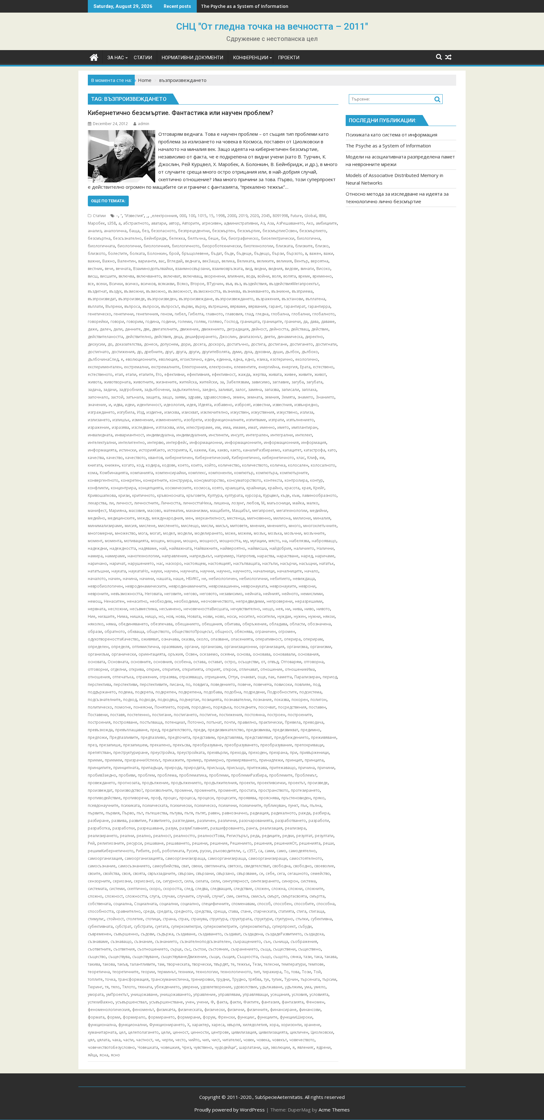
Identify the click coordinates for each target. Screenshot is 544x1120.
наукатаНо (138, 571)
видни (260, 268)
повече (244, 684)
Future (296, 215)
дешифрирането (201, 336)
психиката (130, 805)
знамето (305, 397)
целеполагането (143, 1032)
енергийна (268, 367)
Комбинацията (114, 472)
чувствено (203, 1047)
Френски (226, 1017)
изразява (120, 427)
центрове (220, 1032)
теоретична (99, 971)
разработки (123, 828)
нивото (323, 609)
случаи (168, 896)
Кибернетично (246, 457)
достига (258, 344)
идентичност (149, 404)
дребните (153, 351)
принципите (99, 767)
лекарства (97, 503)
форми (113, 1017)
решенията (309, 843)
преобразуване (207, 745)
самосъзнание (102, 866)
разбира (321, 813)
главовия (233, 314)
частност (144, 1039)
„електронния (163, 215)
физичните (257, 1009)
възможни (134, 291)
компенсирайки (171, 472)
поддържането (102, 692)
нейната (253, 593)
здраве (194, 397)
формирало (134, 1017)
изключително (214, 412)
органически (123, 654)
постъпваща (151, 722)
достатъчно (237, 344)
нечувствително (245, 609)
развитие (137, 820)
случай (202, 896)
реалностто (184, 835)
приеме (95, 760)
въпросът (170, 306)
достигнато (98, 351)
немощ (94, 601)
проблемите (280, 775)
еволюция (168, 359)
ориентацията (152, 654)
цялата (103, 1039)
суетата (161, 926)
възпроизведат (102, 299)
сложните (314, 888)
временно (322, 276)
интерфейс (176, 442)
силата (202, 881)
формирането (161, 1017)
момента (113, 540)
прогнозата (128, 782)
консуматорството (244, 480)
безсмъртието (312, 230)
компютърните (294, 472)
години (168, 321)
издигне (154, 412)
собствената (99, 903)
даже (92, 329)
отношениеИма (300, 669)
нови (207, 616)
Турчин (291, 979)
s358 (111, 223)
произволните (158, 790)
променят (227, 790)
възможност (179, 291)
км (322, 457)
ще (266, 1047)
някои (329, 616)
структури (263, 919)
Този (306, 971)
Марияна (117, 510)
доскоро (216, 344)
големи (185, 321)
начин (114, 578)
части (128, 1039)
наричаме (324, 556)
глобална (280, 314)
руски (205, 850)
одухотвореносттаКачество (113, 639)
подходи (147, 699)
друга (181, 351)
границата (250, 321)
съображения (304, 941)
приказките (173, 760)
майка (298, 503)
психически (181, 805)
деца (177, 336)
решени (199, 843)
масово (154, 510)
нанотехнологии (143, 556)
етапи (131, 374)
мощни (174, 540)
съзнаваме (98, 941)
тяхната (145, 987)
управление (204, 994)
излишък (120, 419)
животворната (117, 382)
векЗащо (210, 261)
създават (232, 934)
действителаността (105, 336)
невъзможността (126, 593)
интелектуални (102, 442)
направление (174, 556)
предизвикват (285, 729)
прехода (238, 752)
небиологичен (223, 578)
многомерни (100, 533)
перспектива (99, 684)
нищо (150, 616)
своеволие (324, 866)
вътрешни (218, 306)
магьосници (278, 503)
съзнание (143, 941)
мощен (157, 540)
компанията (141, 472)
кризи (124, 495)
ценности (200, 1032)
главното (214, 314)
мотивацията (136, 540)
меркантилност (210, 518)
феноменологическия (109, 1009)
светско (234, 866)
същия (228, 956)
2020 (254, 215)
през (92, 745)
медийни (318, 510)
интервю (155, 442)
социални (168, 903)
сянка (295, 956)
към (295, 495)
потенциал (175, 722)
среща (219, 911)
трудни (223, 979)
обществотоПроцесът (192, 631)
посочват (266, 707)
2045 (265, 215)
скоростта (172, 888)
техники (185, 971)
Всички (116, 283)
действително (138, 336)
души (278, 351)
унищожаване (144, 994)
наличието (304, 548)
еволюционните (141, 359)
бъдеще (244, 253)
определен (98, 646)
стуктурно (284, 919)
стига (301, 911)
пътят (201, 813)
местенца (236, 518)
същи (214, 956)
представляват (258, 737)
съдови (147, 934)
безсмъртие (248, 230)
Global (310, 215)
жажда (244, 374)
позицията (212, 699)
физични (235, 1009)
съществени (284, 949)
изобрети (193, 419)
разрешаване (150, 828)
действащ (300, 329)
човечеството (301, 1039)
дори (185, 344)
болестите (117, 253)
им (217, 427)
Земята (288, 397)
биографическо (243, 238)
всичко (131, 283)
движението (212, 329)
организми (320, 646)
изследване (142, 427)
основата (96, 661)
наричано (97, 563)
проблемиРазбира (249, 775)
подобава (213, 692)
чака (116, 1039)
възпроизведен (161, 299)
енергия (290, 367)
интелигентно (131, 442)
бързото (294, 253)
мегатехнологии (291, 510)
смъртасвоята (294, 896)
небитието (280, 578)
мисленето (168, 525)
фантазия (270, 1002)
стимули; (96, 919)
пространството (273, 790)
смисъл (258, 896)
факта (222, 1002)
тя (107, 987)
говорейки (98, 321)
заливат (225, 389)
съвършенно (126, 934)
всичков (148, 283)
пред (154, 729)
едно (249, 359)
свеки (196, 866)
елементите (245, 367)
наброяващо (324, 540)
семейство (320, 873)
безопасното (163, 230)
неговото (208, 593)
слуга (154, 896)
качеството (135, 457)
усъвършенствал (131, 1002)
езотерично (281, 359)
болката (137, 253)
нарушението (141, 563)
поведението (223, 684)
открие (153, 669)
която (217, 488)
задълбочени (157, 389)
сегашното (297, 873)
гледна (262, 314)
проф (156, 798)
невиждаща (304, 578)
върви (187, 306)
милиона (282, 518)
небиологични (253, 578)
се (261, 873)
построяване (125, 722)
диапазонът (250, 336)
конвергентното (103, 480)
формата (96, 1017)
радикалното (283, 813)
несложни (117, 609)
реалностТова (211, 835)
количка (278, 465)
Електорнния (194, 367)
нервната (96, 609)
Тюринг (95, 987)
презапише (110, 745)
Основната (118, 661)
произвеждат (100, 790)
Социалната (145, 903)
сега (281, 873)
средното (183, 911)
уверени (190, 987)
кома (92, 472)
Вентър (301, 261)
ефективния (198, 374)
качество (114, 457)
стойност (115, 919)
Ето (159, 374)
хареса (218, 1024)
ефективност (223, 374)
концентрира (123, 488)
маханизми (196, 510)
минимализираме (105, 525)
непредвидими (250, 601)
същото (280, 956)
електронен (220, 367)
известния (282, 404)
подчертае (189, 699)
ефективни (174, 374)
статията (286, 911)
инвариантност (129, 435)
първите (95, 813)
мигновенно (259, 518)
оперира (292, 639)
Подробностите (282, 692)
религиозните (110, 843)
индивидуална (160, 435)
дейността (278, 329)
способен (282, 903)
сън (267, 941)
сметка (242, 896)
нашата (163, 578)
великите (265, 261)
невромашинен (224, 586)
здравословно (216, 397)
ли (111, 503)
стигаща (316, 911)
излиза (306, 412)
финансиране (283, 1009)
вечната (123, 268)
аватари (158, 223)
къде (285, 495)
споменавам (243, 903)
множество (125, 533)
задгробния (130, 389)
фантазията (292, 1002)
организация (271, 646)
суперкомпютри (186, 926)
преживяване (323, 737)
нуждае (284, 616)
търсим (329, 979)
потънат (214, 722)
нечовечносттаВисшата (206, 609)
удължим (293, 987)
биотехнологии (258, 246)
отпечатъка (122, 677)
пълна (315, 805)
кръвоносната (170, 495)
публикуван (275, 805)
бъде (229, 253)
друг (169, 351)
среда (148, 911)
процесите (226, 798)
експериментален (105, 367)
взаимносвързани (192, 268)
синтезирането (265, 881)
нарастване (287, 556)
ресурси (134, 843)
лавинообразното (319, 495)
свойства (111, 873)
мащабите (220, 510)
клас (301, 457)
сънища (280, 941)
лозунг (237, 503)
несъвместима (143, 609)
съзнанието (166, 941)
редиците (271, 835)
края (306, 488)
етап (119, 374)
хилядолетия (255, 1024)
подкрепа (144, 692)
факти (235, 1002)
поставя (117, 714)
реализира (295, 828)
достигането (301, 344)
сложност (114, 896)
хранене (312, 1024)
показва (281, 699)
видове (291, 268)
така (318, 956)
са (260, 850)
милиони (302, 518)
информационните (243, 442)
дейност (259, 329)
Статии (99, 215)
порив (183, 707)
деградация (238, 329)
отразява (168, 677)
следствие (243, 888)
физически (214, 1009)
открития (170, 669)
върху (200, 306)
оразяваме (172, 646)
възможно (156, 291)
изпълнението (300, 419)
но (161, 616)
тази (307, 956)
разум (171, 828)
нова (180, 616)
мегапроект (263, 510)
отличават (248, 669)
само (281, 850)
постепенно (138, 714)
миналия (321, 518)
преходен (257, 752)
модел (169, 533)
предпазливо (153, 737)
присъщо (235, 767)
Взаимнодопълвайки (153, 268)
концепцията (151, 488)
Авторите (190, 223)
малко (312, 503)
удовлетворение (216, 987)
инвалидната (100, 435)
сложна (278, 888)
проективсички (271, 782)
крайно (275, 488)
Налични (325, 548)
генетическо (99, 314)
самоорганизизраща (185, 858)
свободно (302, 866)
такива (94, 964)
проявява (247, 798)
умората (96, 994)
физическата (190, 1009)
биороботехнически (221, 246)
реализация (271, 828)
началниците (289, 571)
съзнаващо (121, 941)
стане (246, 911)
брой (174, 253)
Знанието (325, 397)
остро (229, 661)
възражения (267, 299)
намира (95, 556)
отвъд (273, 661)
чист (216, 1039)
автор (174, 223)
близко (322, 246)
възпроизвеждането (234, 299)
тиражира (272, 971)
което (183, 465)
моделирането (209, 533)
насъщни (308, 563)
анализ (94, 230)
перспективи (125, 684)
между (143, 518)
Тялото (128, 987)
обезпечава (161, 624)
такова (109, 964)
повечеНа (262, 684)
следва (201, 888)
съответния (124, 949)
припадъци (151, 767)
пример (194, 760)
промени (183, 790)
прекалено (160, 745)
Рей (91, 843)
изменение (142, 419)
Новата (194, 616)
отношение (271, 669)
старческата (264, 911)
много (295, 525)
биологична (308, 238)
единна (224, 359)
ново (219, 616)
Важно (108, 261)
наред (307, 556)
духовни (262, 351)
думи (236, 351)
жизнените (166, 382)
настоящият (219, 563)
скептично (137, 888)
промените (205, 790)
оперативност (268, 639)
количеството (255, 465)
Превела (293, 722)
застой (117, 397)
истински (127, 450)
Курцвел (270, 495)
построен (276, 714)
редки (288, 835)
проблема (167, 775)
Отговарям (291, 661)
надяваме (148, 548)
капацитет (292, 450)
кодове (168, 465)
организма (297, 646)
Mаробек (96, 223)
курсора (253, 495)
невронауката (254, 586)
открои (229, 669)
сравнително (128, 911)
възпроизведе (131, 299)
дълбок (292, 351)
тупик (277, 979)
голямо (215, 321)
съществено (309, 949)
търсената (310, 979)
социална (122, 903)
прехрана (278, 752)
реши (328, 843)
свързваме (247, 873)
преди (199, 729)
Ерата (305, 367)
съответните (99, 949)
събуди (305, 926)
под (316, 684)
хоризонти (291, 1024)
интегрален (257, 435)
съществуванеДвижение (184, 956)
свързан (185, 873)
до (110, 344)
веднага (192, 261)
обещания (212, 624)
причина (306, 767)
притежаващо (282, 767)
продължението (186, 782)
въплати (95, 306)
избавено (223, 404)
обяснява (243, 631)
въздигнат (97, 291)
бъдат (216, 253)
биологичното (186, 246)
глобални (301, 314)
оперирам (313, 639)
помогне (123, 707)
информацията (102, 450)
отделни (118, 669)
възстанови (292, 299)
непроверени (279, 601)
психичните (250, 805)
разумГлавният (193, 828)
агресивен (211, 223)
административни (241, 223)
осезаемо (209, 654)
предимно (310, 729)
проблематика (193, 775)
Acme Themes (334, 1109)
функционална (102, 1024)
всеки (101, 283)
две (146, 329)
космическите (178, 488)
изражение (98, 427)
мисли (207, 525)
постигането (185, 714)
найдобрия (280, 548)
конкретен (131, 480)
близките (304, 246)
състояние (218, 949)
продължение (155, 782)
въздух (115, 291)
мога (142, 533)
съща (265, 949)
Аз (262, 223)
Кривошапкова (102, 495)
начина (130, 578)
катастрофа (314, 450)
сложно (95, 896)
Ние (91, 616)
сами (269, 850)
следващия (220, 888)
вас (162, 261)
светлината (214, 866)
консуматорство (209, 480)
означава (170, 639)
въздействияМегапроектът (294, 283)
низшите (106, 616)
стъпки (302, 919)
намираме (115, 556)
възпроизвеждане (196, 299)
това (295, 971)
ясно (115, 1055)
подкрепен (166, 692)
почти (229, 722)
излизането (99, 419)
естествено (323, 367)
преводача (313, 722)
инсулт (237, 435)
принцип (294, 760)
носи (231, 616)
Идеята (205, 404)
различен (206, 820)
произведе (318, 782)
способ (264, 903)
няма (111, 624)
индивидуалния (191, 435)
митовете (238, 525)
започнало (98, 397)
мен (189, 518)
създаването (210, 934)
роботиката (173, 850)
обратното (115, 631)
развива (119, 820)
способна (325, 903)
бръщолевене (195, 253)
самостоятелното (305, 858)
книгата (95, 465)
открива (136, 669)
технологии (207, 971)
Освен (191, 654)
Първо (128, 813)
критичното (143, 495)
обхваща (136, 631)
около (202, 639)
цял (91, 1039)
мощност (208, 540)
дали (117, 329)
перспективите (153, 684)
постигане (161, 714)
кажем (200, 450)
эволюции (280, 1047)
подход (130, 699)
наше (178, 578)
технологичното (235, 971)
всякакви (166, 283)
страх (183, 919)
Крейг (318, 488)
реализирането (102, 835)
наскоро (174, 563)
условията (318, 994)
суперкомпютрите (220, 926)
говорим (135, 321)
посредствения (292, 707)
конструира (181, 480)
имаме (239, 427)
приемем (113, 760)
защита (153, 397)
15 (211, 215)
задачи (109, 389)
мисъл (222, 525)
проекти (247, 782)
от (263, 661)
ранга (251, 828)
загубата (314, 382)
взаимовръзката (227, 268)
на (284, 540)
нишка (136, 616)
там (161, 964)
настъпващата (246, 563)
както (235, 450)
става (233, 911)
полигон (318, 699)
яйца (92, 1055)
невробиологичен (105, 586)
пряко (319, 798)
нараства (265, 556)
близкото (96, 253)
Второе (197, 283)
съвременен (99, 934)
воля (276, 276)
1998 (220, 215)
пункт (293, 805)
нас (159, 563)
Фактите (251, 1002)
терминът (166, 971)
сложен (262, 888)
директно (314, 336)
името (283, 427)
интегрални (281, 435)
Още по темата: (108, 200)
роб (156, 850)
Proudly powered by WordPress (229, 1109)
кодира (153, 465)
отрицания (215, 677)
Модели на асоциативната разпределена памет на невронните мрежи (283, 6)
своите (94, 873)
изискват (190, 412)
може (230, 533)
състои (199, 949)
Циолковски (322, 1032)
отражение (146, 677)
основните (141, 661)
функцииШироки (296, 1017)
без (145, 230)
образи (95, 631)
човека (263, 1039)
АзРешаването (290, 223)
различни (227, 820)
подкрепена (189, 692)
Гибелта (195, 314)
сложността (136, 896)
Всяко (182, 283)
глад (249, 314)
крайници (255, 488)
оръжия (175, 654)
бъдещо (261, 253)
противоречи (135, 798)
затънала (134, 397)
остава (199, 661)
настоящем (195, 563)
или (180, 427)
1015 (202, 215)
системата (97, 888)
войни (263, 276)
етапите (146, 374)
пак (271, 677)
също (265, 956)
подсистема (310, 692)
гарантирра (319, 306)
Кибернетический (212, 457)
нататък (326, 563)
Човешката (148, 1047)
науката (118, 571)
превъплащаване (131, 729)
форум (209, 1017)
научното (242, 571)
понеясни (142, 707)
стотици (152, 919)
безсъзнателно (127, 238)
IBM (322, 215)
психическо (205, 805)
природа (173, 767)
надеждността (123, 548)
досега (199, 344)
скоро (155, 888)
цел (122, 1032)
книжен (112, 465)
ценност (180, 1032)
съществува (119, 956)
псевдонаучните (103, 805)
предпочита (179, 737)
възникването (256, 291)
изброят (243, 404)
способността (101, 911)
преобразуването (241, 745)
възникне (280, 291)
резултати (324, 835)
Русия (192, 850)
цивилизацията (273, 1032)
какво (223, 450)
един (209, 359)
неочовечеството (217, 601)
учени (202, 1002)
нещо (268, 609)
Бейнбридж (155, 238)
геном (166, 314)
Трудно (239, 979)
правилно (247, 722)
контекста (273, 480)
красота (292, 488)
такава (331, 956)
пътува (176, 813)
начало (311, 571)
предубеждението (291, 737)
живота (94, 382)
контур (316, 480)
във (229, 283)
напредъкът (201, 556)
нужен (300, 616)
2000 (231, 215)
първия (113, 813)
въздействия (255, 283)
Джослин (227, 336)
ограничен (265, 631)
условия (299, 994)
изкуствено (287, 412)
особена (182, 661)
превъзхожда (100, 729)
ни (287, 609)
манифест (97, 510)
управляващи (255, 994)
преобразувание (276, 745)
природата (194, 767)
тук (266, 979)
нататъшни (98, 571)
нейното (290, 593)
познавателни (237, 699)
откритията (192, 669)
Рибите (143, 850)
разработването (290, 820)
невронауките (283, 586)
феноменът (143, 1009)
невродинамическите (145, 586)
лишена (221, 503)
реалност (162, 835)
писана (176, 684)
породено (201, 707)
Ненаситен (114, 601)
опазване (219, 639)
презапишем (135, 745)
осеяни (227, 654)
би (223, 238)
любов (252, 503)
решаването (178, 843)
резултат (304, 835)
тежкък (243, 964)
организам (211, 646)
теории (148, 971)
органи (191, 646)
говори (117, 321)
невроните (98, 593)
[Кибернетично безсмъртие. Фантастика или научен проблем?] (121, 134)
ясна (103, 1055)
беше (213, 238)
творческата (178, 964)
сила (188, 881)
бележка (177, 238)
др (139, 351)
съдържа (165, 934)
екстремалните (165, 367)
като (332, 450)
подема (125, 692)
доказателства (128, 344)
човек (248, 1039)
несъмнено (170, 609)
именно (267, 427)
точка (110, 979)
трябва (254, 979)
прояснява (269, 798)
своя (126, 873)
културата (234, 495)
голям (200, 321)
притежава (257, 767)
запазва (271, 389)
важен (315, 253)
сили (215, 881)
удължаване (271, 987)
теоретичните (125, 971)
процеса (187, 798)
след (188, 888)
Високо (323, 268)
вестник (95, 268)
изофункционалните (224, 419)
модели (185, 533)
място (274, 540)
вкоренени (214, 276)
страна (169, 919)
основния (162, 661)
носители (266, 616)
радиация (259, 813)
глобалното (323, 314)
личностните (146, 503)
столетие (134, 919)
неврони (307, 586)
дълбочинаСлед (103, 359)
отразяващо (190, 677)
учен (189, 1002)
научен (171, 571)
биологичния (156, 246)
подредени (254, 692)
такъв (122, 964)
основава (261, 654)
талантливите (142, 964)
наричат (117, 563)
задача (94, 389)
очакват (248, 677)
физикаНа (165, 1009)
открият (213, 669)
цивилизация (243, 1032)
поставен (317, 707)
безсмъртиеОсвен (280, 230)
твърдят (221, 964)
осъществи (248, 661)
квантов (155, 457)
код (140, 465)
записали (290, 389)
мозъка (275, 533)
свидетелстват (257, 866)
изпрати (276, 419)
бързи (278, 253)
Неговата (153, 593)
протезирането (305, 790)
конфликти (98, 488)
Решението (241, 843)
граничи (293, 321)
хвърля (233, 1024)
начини (146, 578)
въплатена (315, 299)
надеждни (97, 548)
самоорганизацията (144, 858)
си (158, 881)
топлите (95, 979)
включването (149, 276)
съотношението (152, 949)
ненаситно (137, 601)
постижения (230, 714)
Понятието (165, 707)
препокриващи (309, 745)
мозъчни (292, 533)
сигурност (172, 881)
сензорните (99, 881)
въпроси (151, 306)
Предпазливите (124, 737)
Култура (215, 495)
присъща (215, 767)
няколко (96, 624)
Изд (140, 412)
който (210, 465)
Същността (247, 956)
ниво (309, 609)
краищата (234, 488)
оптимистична (145, 646)
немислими (312, 593)
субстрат (123, 926)
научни (207, 571)
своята (139, 873)
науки (156, 571)
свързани (205, 873)
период (330, 677)
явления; (305, 1047)
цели (165, 1032)
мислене (147, 525)
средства (203, 911)
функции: (246, 1017)
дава (314, 321)
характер (200, 1024)
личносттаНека (197, 503)
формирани (188, 1017)
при (293, 752)
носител (246, 616)
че (157, 1039)
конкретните (155, 480)
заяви (180, 397)
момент (95, 540)
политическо (100, 707)
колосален (298, 465)
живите (305, 374)
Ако (309, 223)
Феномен (315, 1002)
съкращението (247, 941)
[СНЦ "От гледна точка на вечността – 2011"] (94, 57)
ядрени (323, 1047)
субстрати (143, 926)
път (140, 813)
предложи (97, 737)
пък (304, 805)
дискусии (96, 344)
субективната (100, 926)
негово (190, 593)
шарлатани (249, 1047)
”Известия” (134, 215)
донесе (150, 344)
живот (320, 374)
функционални (132, 1024)
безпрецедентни (194, 230)
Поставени (98, 714)
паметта (284, 677)
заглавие (280, 382)
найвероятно (232, 548)
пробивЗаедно (102, 775)
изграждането (101, 412)
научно (223, 571)
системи (117, 888)
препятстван (99, 752)
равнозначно (234, 813)
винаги (307, 268)
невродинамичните (187, 586)
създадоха (314, 934)
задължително (186, 389)
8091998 (280, 215)
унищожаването (175, 994)
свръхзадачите (161, 873)
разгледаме (184, 820)
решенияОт (285, 843)
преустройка (162, 752)
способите (304, 903)
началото (97, 578)
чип (205, 1039)
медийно (96, 518)
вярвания (257, 306)
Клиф (312, 457)
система (308, 881)
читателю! (231, 1039)
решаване (154, 843)
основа (243, 654)
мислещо (190, 525)
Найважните (206, 548)
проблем (146, 775)
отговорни (98, 669)
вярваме (238, 306)
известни (261, 404)
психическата (154, 805)
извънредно (306, 404)
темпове (316, 964)
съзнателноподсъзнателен (205, 941)
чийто (194, 1039)
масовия (137, 510)
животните (143, 382)
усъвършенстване (166, 1002)
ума (307, 987)
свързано (225, 873)
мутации (258, 540)
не (203, 578)
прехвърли (217, 752)
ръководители (226, 850)
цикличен (299, 1032)
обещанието (187, 624)
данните (133, 329)
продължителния (220, 782)
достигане (277, 344)
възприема (302, 291)
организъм (98, 654)
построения (99, 722)
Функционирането (167, 1024)
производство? (129, 790)
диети (269, 336)
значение (97, 404)
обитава (232, 624)
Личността (170, 503)
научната (189, 571)
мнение (257, 525)
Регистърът (237, 835)
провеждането (101, 782)
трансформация (133, 979)
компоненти (220, 472)
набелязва (299, 540)
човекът (279, 1039)
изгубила (125, 412)
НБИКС (192, 578)
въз (238, 283)
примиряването (241, 760)
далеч (105, 329)
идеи (129, 404)
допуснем (169, 344)
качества (96, 457)
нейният (271, 593)
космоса (202, 488)
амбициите (326, 223)
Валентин (126, 261)
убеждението (167, 987)
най (163, 548)
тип (257, 971)
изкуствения (262, 412)
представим (204, 737)
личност (124, 503)
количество (229, 465)
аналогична (115, 230)
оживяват (150, 639)
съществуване (145, 956)
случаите (185, 896)
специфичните (215, 903)
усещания (279, 994)
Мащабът (241, 510)
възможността (207, 291)
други (194, 351)
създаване (186, 934)
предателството (176, 729)
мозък (259, 533)
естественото (100, 374)
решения (263, 843)
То (286, 971)
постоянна (255, 714)
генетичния (147, 314)
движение (189, 329)
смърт (273, 896)
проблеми (219, 775)
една (237, 359)
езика (262, 359)
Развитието (159, 820)
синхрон (290, 881)
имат (252, 427)
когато (128, 465)
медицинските (121, 518)
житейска (188, 382)
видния (275, 268)
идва (118, 404)
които (196, 465)
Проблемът (305, 775)
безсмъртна (99, 238)
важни (94, 261)
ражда (304, 813)
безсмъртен (223, 230)
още (262, 677)
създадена (253, 934)
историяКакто (152, 450)
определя (120, 646)
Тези (256, 964)
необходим (161, 601)
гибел (180, 314)
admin (143, 123)
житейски (208, 382)
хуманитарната (102, 1032)
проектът (296, 782)
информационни (206, 442)
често (180, 1039)
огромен (286, 631)
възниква (231, 291)
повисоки (283, 684)
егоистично (191, 359)
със (187, 949)
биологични (129, 246)
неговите (172, 593)
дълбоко (310, 351)
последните (245, 707)
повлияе (302, 684)
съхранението (244, 949)
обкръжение (254, 624)
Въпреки (113, 306)
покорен (300, 699)
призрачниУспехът (142, 760)
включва (126, 276)
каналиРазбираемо (261, 450)
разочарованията (256, 820)
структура (218, 919)
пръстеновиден (296, 798)
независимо (230, 593)
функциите (267, 1017)
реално (144, 835)
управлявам (229, 994)
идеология (174, 404)
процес (170, 798)
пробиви (127, 775)
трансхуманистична (170, 979)
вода (250, 276)
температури (293, 964)
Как (212, 450)
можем (244, 533)
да (305, 321)
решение (219, 843)
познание (262, 699)
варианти (147, 261)
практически (270, 722)
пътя (188, 813)
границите (272, 321)
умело (320, 987)
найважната (180, 548)
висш (93, 276)
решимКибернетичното (110, 850)
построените (300, 714)
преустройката (191, 752)
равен (213, 813)
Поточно (196, 722)
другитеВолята (216, 351)
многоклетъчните (320, 525)
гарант (275, 306)
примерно (214, 760)
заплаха (309, 389)
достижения (122, 351)
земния (272, 397)
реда (254, 835)
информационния (281, 442)
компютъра (266, 472)
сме (229, 896)
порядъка (222, 707)
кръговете (195, 495)
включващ (192, 276)
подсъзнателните (104, 699)
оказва (187, 639)
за (222, 382)
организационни (240, 646)
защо (167, 397)
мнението (276, 525)
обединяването (133, 624)
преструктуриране (130, 752)
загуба (298, 382)
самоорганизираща (227, 858)
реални (127, 835)
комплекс (197, 472)
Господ (231, 321)
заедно (209, 389)
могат (155, 533)
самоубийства (165, 866)
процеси (206, 798)
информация (313, 442)
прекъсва (181, 745)
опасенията (242, 639)
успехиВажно (100, 1002)
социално (189, 903)
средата (164, 911)
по (188, 684)
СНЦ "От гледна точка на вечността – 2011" (272, 26)
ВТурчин (215, 283)
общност (223, 631)
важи (328, 253)
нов (169, 616)
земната (254, 397)
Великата (245, 261)
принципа (314, 760)
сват (185, 866)
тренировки (202, 979)
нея (279, 609)
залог (240, 389)
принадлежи (271, 760)
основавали (284, 654)
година (152, 321)
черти (167, 1039)
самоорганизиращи (267, 858)
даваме (328, 321)
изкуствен (239, 412)
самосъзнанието (134, 866)
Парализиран (307, 677)
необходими (186, 601)
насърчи (288, 563)
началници (264, 571)
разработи (319, 820)
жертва (259, 374)
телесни (271, 964)
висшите (108, 276)
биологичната (101, 246)
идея (191, 404)
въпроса (132, 306)
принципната (126, 767)
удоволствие (245, 987)
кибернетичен (179, 457)
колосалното (323, 465)
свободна (281, 866)
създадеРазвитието (283, 934)
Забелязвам (237, 382)
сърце (176, 949)
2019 (243, 215)
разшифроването (227, 828)
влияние (236, 276)
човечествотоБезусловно (111, 1047)
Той (317, 971)
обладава (278, 624)
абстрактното (136, 223)
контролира (296, 480)
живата (275, 374)
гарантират (294, 306)
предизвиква (258, 729)
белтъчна (197, 238)
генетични (123, 314)
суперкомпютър (254, 926)
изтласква (165, 427)
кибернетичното (278, 457)
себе (270, 873)
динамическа (290, 336)
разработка (99, 828)
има (226, 427)
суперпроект (284, 926)
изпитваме (256, 419)
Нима (122, 616)
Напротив (245, 556)
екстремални (136, 367)
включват (171, 276)
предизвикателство (226, 729)
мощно (190, 540)
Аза (270, 223)
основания (308, 654)
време (304, 276)
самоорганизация (105, 858)
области (297, 624)
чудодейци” (225, 1047)
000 (182, 215)
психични (227, 805)
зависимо (261, 382)
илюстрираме (199, 427)
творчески (201, 964)
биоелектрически (277, 238)
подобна (232, 692)
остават (215, 661)
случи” (218, 896)
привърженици (314, 752)
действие (319, 329)
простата (247, 790)
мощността (230, 540)
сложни (295, 888)
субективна (321, 919)
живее (290, 374)
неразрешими (308, 601)
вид (248, 268)
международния (167, 518)
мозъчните (314, 533)
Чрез (186, 1047)
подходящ (167, 699)
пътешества (156, 813)
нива (297, 609)
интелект (303, 435)
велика (228, 261)
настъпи (270, 563)
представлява (229, 737)
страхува (199, 919)
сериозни (122, 881)
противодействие (104, 798)
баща (134, 230)
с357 (251, 850)
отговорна (314, 661)
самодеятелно (302, 850)
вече (109, 268)
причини (325, 767)
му (245, 540)
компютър (243, 472)
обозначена (319, 624)
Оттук (233, 677)
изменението (168, 419)
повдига (200, 684)
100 (192, 215)
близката (284, 246)
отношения (99, 677)
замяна (255, 389)
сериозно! (143, 881)
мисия (131, 525)
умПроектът (117, 994)
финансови (309, 1009)
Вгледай (175, 261)
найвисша (257, 548)
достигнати (326, 344)
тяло (115, 987)
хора (274, 1024)
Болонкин (157, 253)
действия (162, 336)
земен (238, 397)
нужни (314, 616)
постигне (208, 714)
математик (174, 510)
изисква (171, 412)
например (224, 556)
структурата (241, 919)
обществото (158, 631)
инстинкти (218, 435)
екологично (306, 359)
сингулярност (235, 881)
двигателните (164, 329)
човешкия (170, 1047)
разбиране (98, 820)
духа (248, 351)
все (91, 283)
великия (284, 261)
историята (177, 450)
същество (97, 956)
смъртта (317, 896)
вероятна (319, 261)
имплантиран (304, 427)
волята (289, 276)
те (233, 964)
